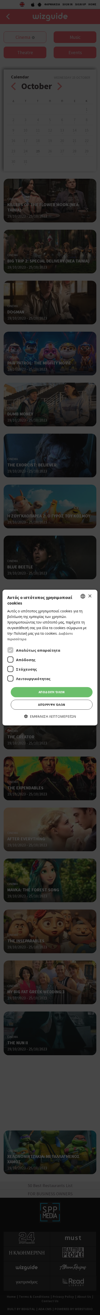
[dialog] (49, 657)
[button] (50, 716)
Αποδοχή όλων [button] (52, 692)
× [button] (90, 596)
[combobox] (83, 596)
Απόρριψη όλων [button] (51, 705)
